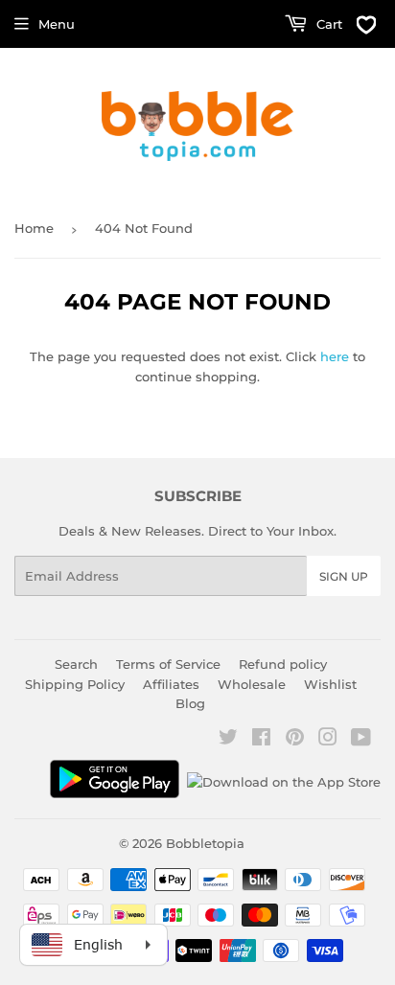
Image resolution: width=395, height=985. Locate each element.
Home (34, 228)
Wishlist (330, 684)
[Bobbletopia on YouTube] (361, 739)
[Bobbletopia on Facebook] (261, 739)
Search (76, 664)
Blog (190, 703)
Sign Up (343, 576)
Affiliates (171, 684)
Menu (56, 24)
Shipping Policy (75, 684)
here (334, 356)
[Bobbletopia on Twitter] (228, 739)
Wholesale (252, 684)
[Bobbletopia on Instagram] (327, 739)
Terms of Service (168, 664)
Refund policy (283, 664)
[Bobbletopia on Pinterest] (295, 739)
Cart (327, 24)
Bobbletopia (205, 843)
